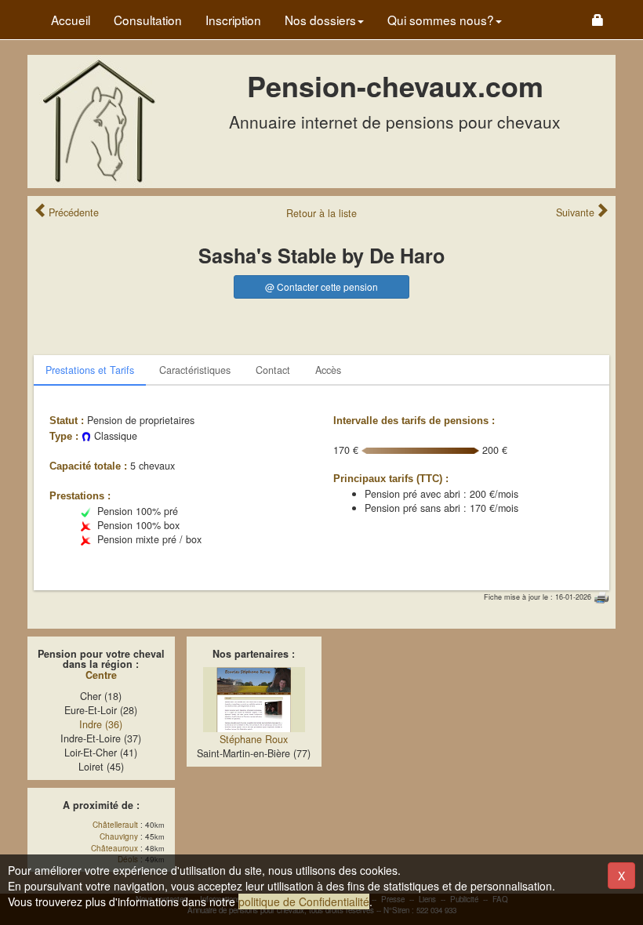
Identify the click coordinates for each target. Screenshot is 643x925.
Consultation (148, 19)
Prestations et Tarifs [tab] (89, 370)
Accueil (70, 19)
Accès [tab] (328, 370)
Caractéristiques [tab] (195, 370)
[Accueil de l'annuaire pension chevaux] (98, 120)
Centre (101, 675)
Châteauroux (114, 848)
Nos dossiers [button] (320, 19)
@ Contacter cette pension (321, 286)
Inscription (233, 19)
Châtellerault (115, 824)
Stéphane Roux (254, 739)
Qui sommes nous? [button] (440, 19)
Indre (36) (100, 724)
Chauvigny (119, 836)
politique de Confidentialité (303, 901)
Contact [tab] (273, 370)
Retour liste (321, 213)
